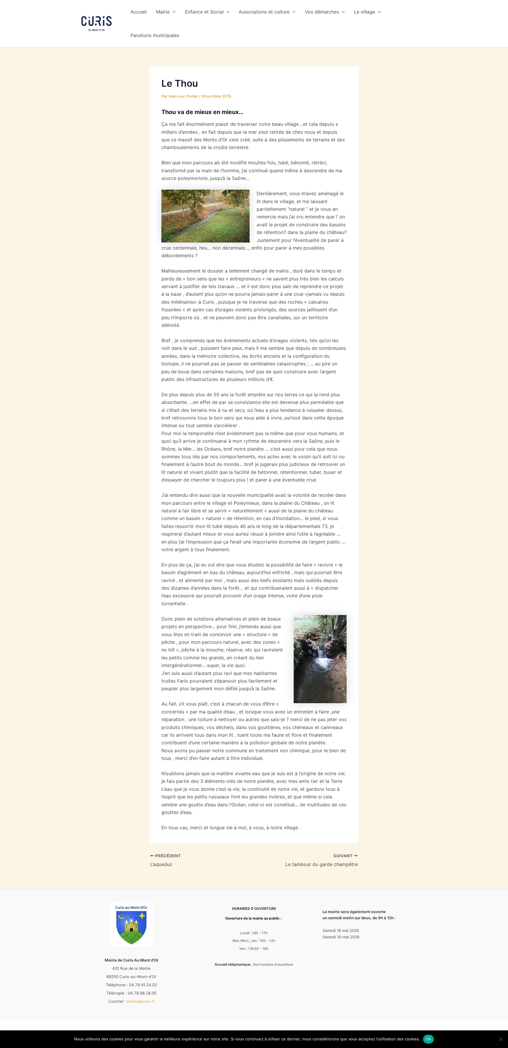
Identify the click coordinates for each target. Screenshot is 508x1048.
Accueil (139, 12)
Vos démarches (322, 12)
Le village (364, 12)
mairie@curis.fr (141, 1001)
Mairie (163, 12)
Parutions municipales (155, 35)
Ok (428, 1039)
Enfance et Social (204, 12)
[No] (501, 1039)
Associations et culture (264, 12)
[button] (173, 12)
